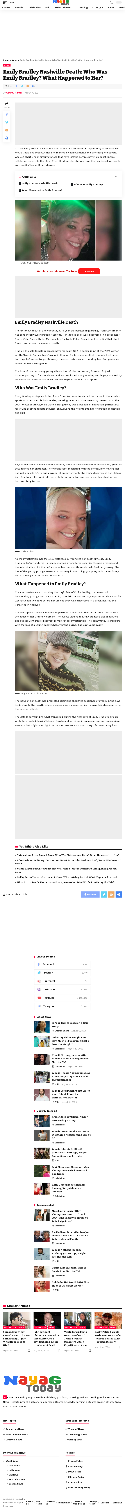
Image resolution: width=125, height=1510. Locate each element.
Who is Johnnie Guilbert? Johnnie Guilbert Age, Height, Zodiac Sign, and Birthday (69, 1152)
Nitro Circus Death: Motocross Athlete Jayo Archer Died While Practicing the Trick (66, 882)
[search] (111, 2)
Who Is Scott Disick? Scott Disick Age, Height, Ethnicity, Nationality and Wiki (71, 1094)
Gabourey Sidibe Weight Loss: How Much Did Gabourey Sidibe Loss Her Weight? (70, 1041)
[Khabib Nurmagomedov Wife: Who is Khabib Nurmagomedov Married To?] (42, 1059)
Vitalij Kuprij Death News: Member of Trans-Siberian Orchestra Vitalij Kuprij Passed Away (75, 1339)
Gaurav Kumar (14, 92)
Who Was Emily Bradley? (88, 184)
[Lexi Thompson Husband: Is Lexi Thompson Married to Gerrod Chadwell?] (42, 1171)
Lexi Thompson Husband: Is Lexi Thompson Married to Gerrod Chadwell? (71, 1170)
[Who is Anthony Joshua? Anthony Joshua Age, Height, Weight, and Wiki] (42, 1254)
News (15, 60)
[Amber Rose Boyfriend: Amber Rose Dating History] (42, 1121)
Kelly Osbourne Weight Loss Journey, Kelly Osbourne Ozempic (69, 1188)
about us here (18, 1406)
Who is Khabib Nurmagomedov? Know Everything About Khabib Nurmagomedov (71, 1076)
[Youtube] (62, 998)
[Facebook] (62, 964)
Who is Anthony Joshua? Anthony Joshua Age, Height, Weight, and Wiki (69, 1253)
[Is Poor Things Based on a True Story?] (42, 1027)
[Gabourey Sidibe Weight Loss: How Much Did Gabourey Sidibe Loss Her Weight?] (42, 1041)
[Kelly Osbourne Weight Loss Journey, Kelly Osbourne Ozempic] (42, 1189)
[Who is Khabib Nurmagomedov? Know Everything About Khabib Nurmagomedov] (42, 1077)
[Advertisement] (62, 34)
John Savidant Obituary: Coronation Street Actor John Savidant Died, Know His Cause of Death (46, 1339)
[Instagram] (62, 989)
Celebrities (60, 1049)
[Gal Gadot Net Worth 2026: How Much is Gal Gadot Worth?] (42, 1286)
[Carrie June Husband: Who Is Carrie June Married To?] (42, 1272)
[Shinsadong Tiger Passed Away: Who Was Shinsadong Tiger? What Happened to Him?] (16, 1320)
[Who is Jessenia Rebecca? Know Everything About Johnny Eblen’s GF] (42, 1135)
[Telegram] (62, 1006)
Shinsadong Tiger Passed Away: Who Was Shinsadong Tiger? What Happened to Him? (68, 855)
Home (6, 60)
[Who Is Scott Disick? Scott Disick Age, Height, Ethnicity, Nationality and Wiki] (42, 1095)
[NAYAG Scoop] (61, 2)
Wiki (57, 1084)
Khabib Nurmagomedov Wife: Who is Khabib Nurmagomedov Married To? (70, 1059)
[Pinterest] (62, 981)
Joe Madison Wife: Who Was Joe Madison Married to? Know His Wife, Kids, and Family (70, 1235)
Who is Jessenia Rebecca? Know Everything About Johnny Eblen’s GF (71, 1135)
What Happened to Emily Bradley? (42, 190)
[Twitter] (62, 972)
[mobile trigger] (5, 2)
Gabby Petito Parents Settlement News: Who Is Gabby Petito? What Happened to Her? (67, 877)
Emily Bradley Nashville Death (39, 183)
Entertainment (62, 1031)
